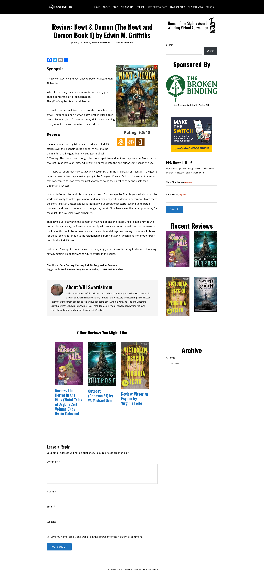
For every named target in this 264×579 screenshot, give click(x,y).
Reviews (112, 265)
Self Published (115, 269)
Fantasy (79, 265)
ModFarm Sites (143, 570)
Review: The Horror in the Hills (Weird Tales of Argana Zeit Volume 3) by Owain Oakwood (68, 401)
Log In (155, 570)
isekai (95, 269)
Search (169, 44)
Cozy (78, 269)
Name (51, 491)
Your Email (176, 194)
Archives (170, 357)
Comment (53, 461)
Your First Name (179, 182)
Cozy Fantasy (67, 265)
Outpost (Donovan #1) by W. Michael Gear (100, 395)
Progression (100, 265)
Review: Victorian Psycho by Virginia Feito (134, 398)
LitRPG (89, 265)
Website (51, 521)
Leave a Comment (123, 42)
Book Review (68, 269)
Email (51, 506)
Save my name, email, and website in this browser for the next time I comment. (97, 536)
